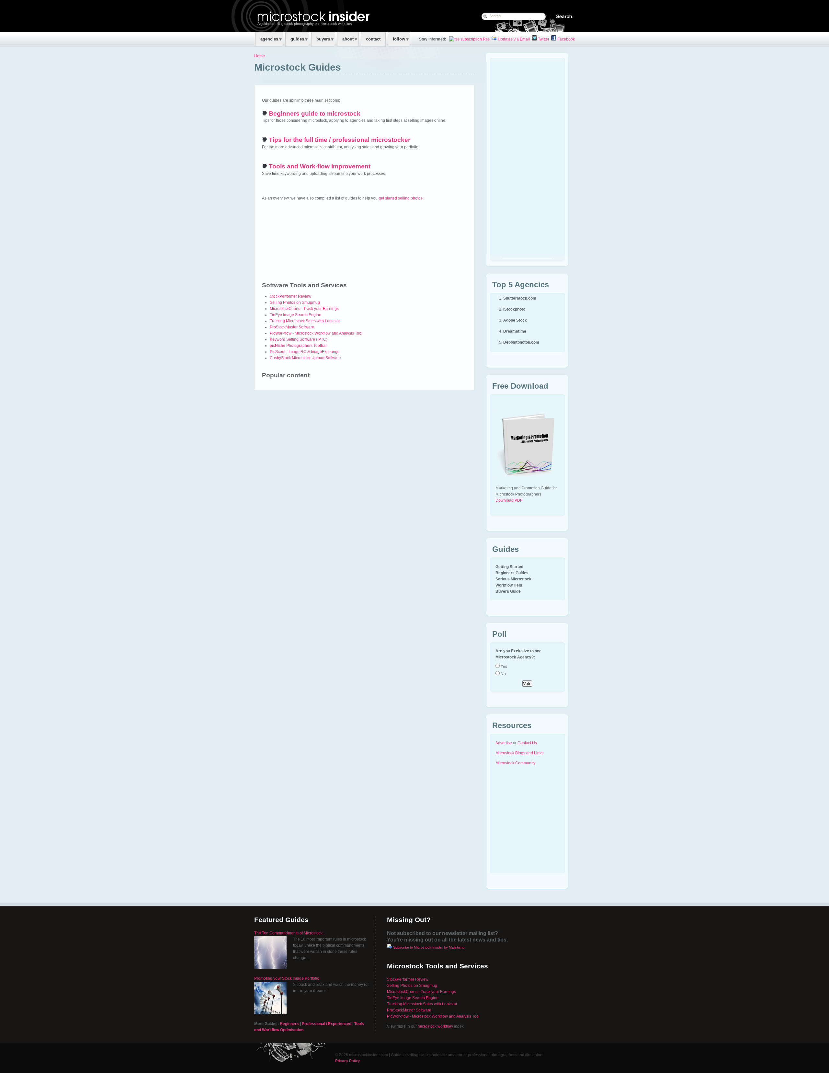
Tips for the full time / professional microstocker (339, 139)
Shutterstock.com (519, 298)
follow (399, 39)
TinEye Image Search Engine (295, 315)
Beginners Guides (511, 573)
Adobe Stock (515, 320)
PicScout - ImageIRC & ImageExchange (305, 351)
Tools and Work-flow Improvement (319, 166)
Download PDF (508, 500)
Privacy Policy (347, 1061)
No (503, 674)
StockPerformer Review (290, 296)
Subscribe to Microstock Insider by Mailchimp (428, 947)
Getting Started (509, 567)
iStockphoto (514, 309)
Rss (486, 39)
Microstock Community (515, 763)
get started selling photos (401, 198)
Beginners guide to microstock (314, 113)
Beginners (289, 1024)
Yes (503, 666)
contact (373, 39)
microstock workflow (435, 1026)
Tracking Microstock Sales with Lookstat (305, 321)
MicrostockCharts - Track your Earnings (304, 308)
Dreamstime (514, 331)
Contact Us (527, 743)
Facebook (565, 39)
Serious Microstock (513, 579)
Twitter (543, 39)
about (348, 39)
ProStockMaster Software (292, 327)
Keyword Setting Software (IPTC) (298, 339)
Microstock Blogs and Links (519, 753)
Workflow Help (508, 585)
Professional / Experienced (326, 1024)
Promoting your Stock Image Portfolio (286, 978)
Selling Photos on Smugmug (295, 302)
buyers (323, 39)
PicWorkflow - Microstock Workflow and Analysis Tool (316, 333)
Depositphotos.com (521, 342)
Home (259, 56)
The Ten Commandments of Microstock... (289, 933)
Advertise (503, 743)
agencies (269, 39)
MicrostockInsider (296, 15)
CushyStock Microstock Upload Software (305, 358)
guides (297, 39)
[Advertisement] (527, 161)
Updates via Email (513, 39)
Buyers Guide (508, 591)
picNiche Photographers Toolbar (298, 345)
